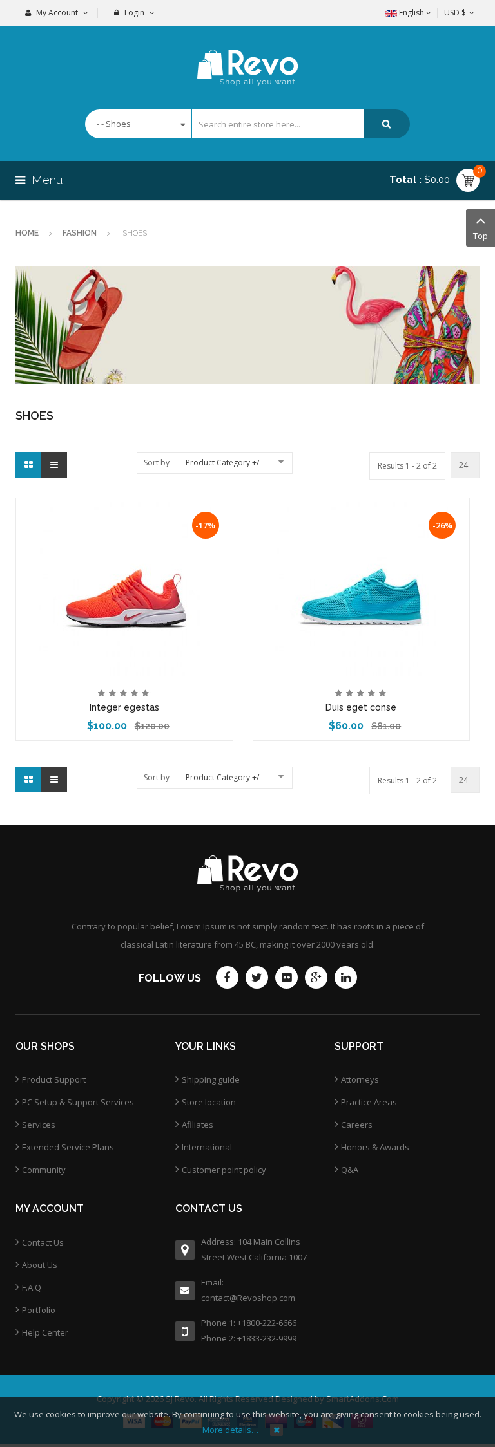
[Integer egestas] (124, 587)
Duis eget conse (360, 707)
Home (27, 233)
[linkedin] (346, 977)
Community (44, 1169)
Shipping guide (211, 1079)
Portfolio (38, 1310)
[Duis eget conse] (361, 587)
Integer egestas (124, 707)
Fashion (80, 233)
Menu (45, 180)
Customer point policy (224, 1169)
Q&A (349, 1169)
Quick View (124, 508)
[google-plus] (316, 977)
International (207, 1147)
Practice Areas (369, 1102)
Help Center (45, 1332)
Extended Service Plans (68, 1147)
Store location (209, 1102)
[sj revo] (247, 56)
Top (480, 235)
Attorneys (360, 1079)
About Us (39, 1265)
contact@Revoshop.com (248, 1297)
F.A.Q (31, 1287)
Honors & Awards (375, 1147)
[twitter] (257, 977)
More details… (230, 1429)
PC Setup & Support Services (78, 1102)
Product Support (54, 1079)
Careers (357, 1124)
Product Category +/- (224, 462)
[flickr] (286, 977)
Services (38, 1124)
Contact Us (43, 1242)
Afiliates (197, 1124)
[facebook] (227, 977)
